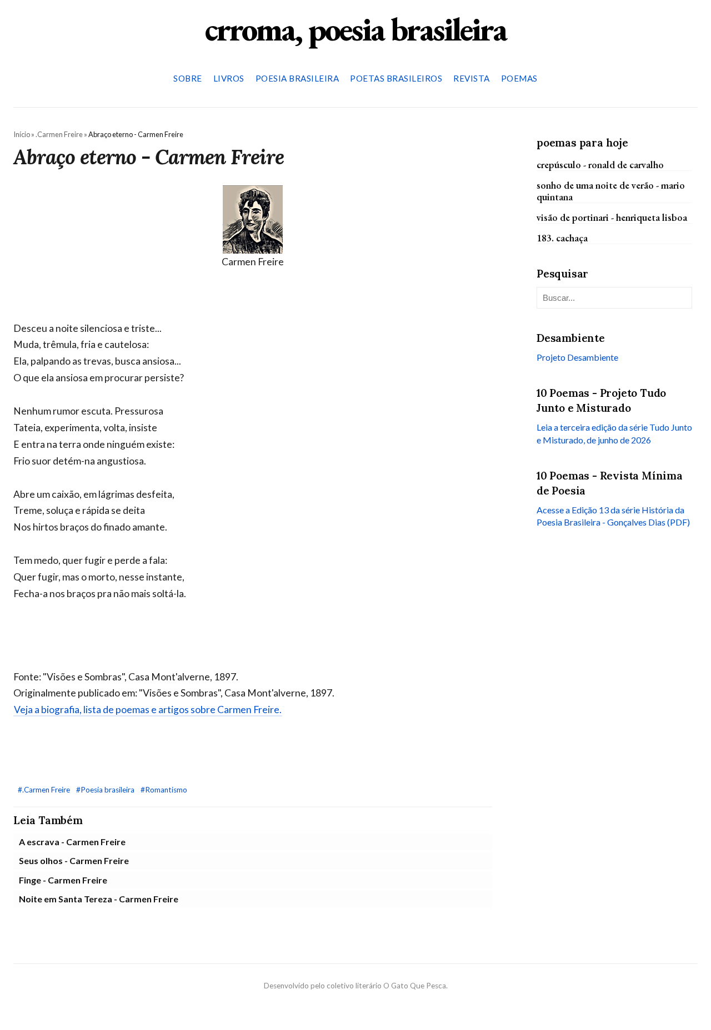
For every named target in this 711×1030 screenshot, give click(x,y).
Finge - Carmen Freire (63, 880)
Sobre (187, 78)
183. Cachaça (562, 237)
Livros (228, 78)
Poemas (519, 78)
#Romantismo (164, 789)
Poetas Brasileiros (396, 78)
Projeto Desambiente (577, 357)
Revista (471, 78)
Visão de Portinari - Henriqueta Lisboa (612, 217)
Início (21, 134)
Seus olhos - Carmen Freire (74, 860)
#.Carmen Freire (45, 789)
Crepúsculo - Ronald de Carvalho (600, 164)
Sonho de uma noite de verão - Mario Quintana (611, 190)
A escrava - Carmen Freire (72, 841)
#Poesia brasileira (106, 789)
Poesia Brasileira (297, 78)
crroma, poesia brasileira (355, 29)
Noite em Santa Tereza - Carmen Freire (98, 898)
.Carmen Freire (59, 134)
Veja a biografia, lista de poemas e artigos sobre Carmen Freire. (148, 709)
